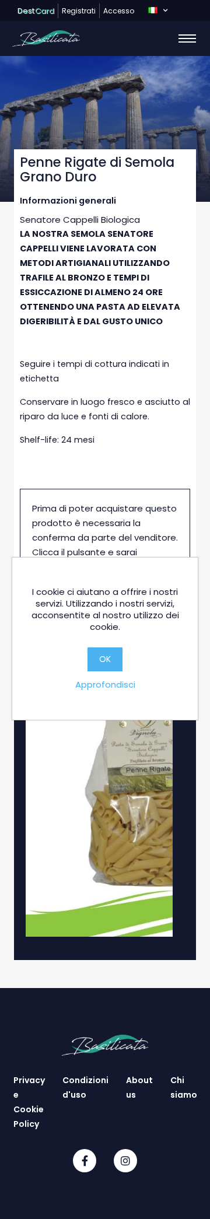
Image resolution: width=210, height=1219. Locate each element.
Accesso (118, 11)
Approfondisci (105, 684)
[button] (158, 10)
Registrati (79, 11)
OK (105, 659)
